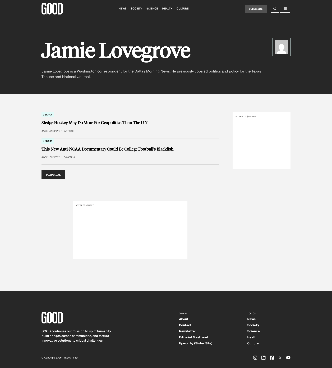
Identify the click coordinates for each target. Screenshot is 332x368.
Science (152, 8)
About (183, 319)
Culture (183, 8)
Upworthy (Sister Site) (195, 343)
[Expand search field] (275, 9)
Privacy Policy (70, 357)
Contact (185, 325)
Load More (53, 174)
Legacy (48, 114)
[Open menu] (285, 9)
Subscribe (255, 8)
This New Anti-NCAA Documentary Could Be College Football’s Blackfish (107, 149)
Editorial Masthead (193, 337)
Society (136, 8)
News (123, 8)
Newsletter (187, 331)
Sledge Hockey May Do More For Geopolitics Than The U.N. (95, 122)
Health (167, 8)
